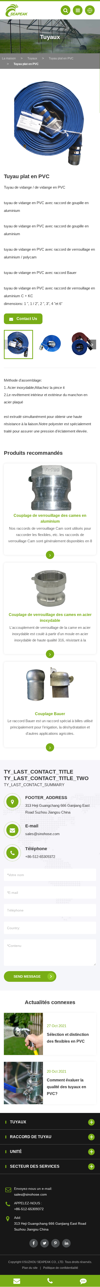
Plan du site (30, 1268)
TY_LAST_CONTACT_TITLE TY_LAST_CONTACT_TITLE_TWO (46, 775)
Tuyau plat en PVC (61, 58)
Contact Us (26, 319)
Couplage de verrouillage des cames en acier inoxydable (50, 618)
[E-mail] (16, 1281)
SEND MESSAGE (27, 976)
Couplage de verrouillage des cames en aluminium (50, 518)
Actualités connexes (50, 1002)
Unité (16, 1152)
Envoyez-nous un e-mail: (33, 1189)
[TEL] (50, 1281)
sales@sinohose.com (30, 1194)
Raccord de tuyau (30, 1137)
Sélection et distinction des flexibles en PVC (68, 1037)
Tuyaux (32, 58)
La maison (9, 58)
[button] (92, 344)
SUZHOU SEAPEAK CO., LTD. (44, 1262)
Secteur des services (34, 1166)
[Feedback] (83, 1281)
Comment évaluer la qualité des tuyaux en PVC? (66, 1087)
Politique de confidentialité (60, 1268)
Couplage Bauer (50, 714)
